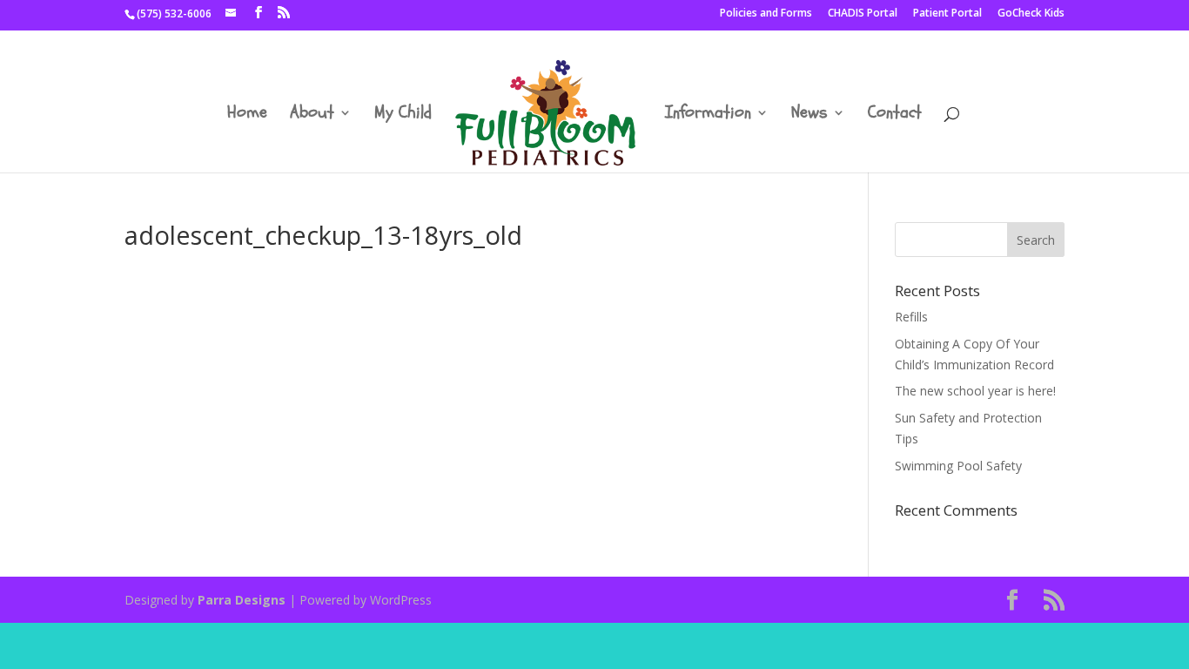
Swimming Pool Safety (958, 465)
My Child (403, 115)
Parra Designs (241, 599)
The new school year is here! (975, 390)
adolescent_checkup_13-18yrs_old (219, 283)
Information (708, 115)
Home (247, 115)
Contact (895, 115)
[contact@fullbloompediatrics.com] (232, 13)
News (809, 115)
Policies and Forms (766, 14)
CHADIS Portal (862, 14)
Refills (911, 316)
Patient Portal (947, 14)
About (312, 115)
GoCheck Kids (1031, 14)
